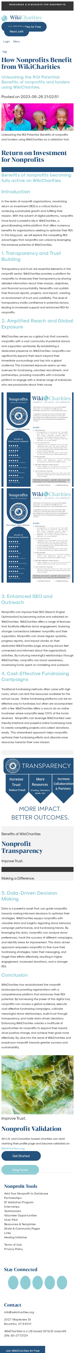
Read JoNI (16, 31)
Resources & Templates (20, 1224)
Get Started (21, 1156)
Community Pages (27, 1228)
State (8, 1228)
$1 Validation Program (19, 1202)
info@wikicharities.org (19, 1312)
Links (7, 1232)
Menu (16, 41)
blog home (20, 1170)
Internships (12, 1206)
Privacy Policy (13, 1249)
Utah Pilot (11, 1219)
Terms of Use (13, 1244)
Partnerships (13, 1197)
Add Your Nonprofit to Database (26, 1193)
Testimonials (12, 1211)
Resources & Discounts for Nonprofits (37, 4)
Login (6, 41)
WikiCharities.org (12, 1148)
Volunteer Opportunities (20, 1215)
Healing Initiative (15, 1237)
